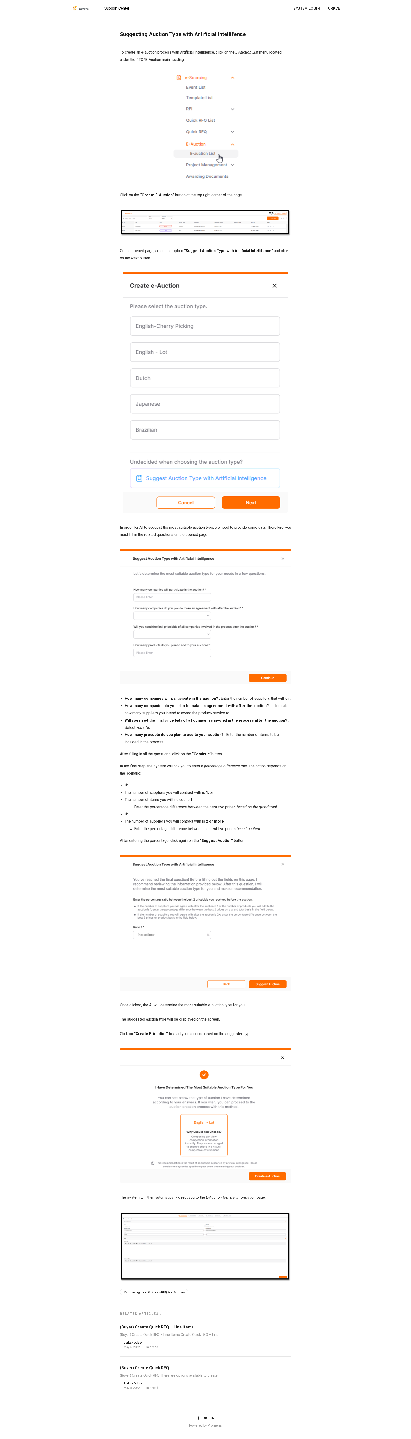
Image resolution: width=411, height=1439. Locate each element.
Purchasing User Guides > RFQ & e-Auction (154, 1292)
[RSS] (213, 1418)
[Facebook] (198, 1418)
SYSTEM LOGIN (306, 8)
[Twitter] (206, 1418)
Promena (215, 1425)
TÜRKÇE (333, 8)
